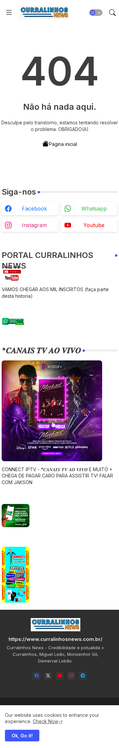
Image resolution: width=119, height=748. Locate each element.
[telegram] (83, 676)
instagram (34, 225)
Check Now (45, 721)
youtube (93, 225)
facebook (34, 208)
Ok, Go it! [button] (22, 735)
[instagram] (71, 676)
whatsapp (94, 208)
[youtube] (60, 676)
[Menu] (9, 12)
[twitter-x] (48, 676)
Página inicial (63, 144)
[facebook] (36, 676)
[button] (95, 12)
